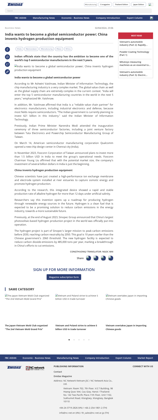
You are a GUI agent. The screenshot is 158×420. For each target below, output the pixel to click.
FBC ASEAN (20, 17)
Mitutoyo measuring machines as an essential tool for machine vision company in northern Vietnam (135, 63)
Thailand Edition (121, 4)
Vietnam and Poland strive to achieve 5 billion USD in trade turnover (76, 327)
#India (19, 49)
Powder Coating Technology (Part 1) (134, 53)
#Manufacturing (90, 4)
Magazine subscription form (64, 277)
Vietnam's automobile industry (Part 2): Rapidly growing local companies (133, 43)
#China (68, 49)
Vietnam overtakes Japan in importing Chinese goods (126, 327)
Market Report (145, 357)
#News (59, 49)
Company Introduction (108, 17)
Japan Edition (138, 4)
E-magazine (105, 4)
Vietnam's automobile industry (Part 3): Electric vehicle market (133, 73)
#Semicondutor (31, 49)
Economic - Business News (75, 17)
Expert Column (135, 17)
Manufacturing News (44, 17)
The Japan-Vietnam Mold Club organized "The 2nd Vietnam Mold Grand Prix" (26, 327)
